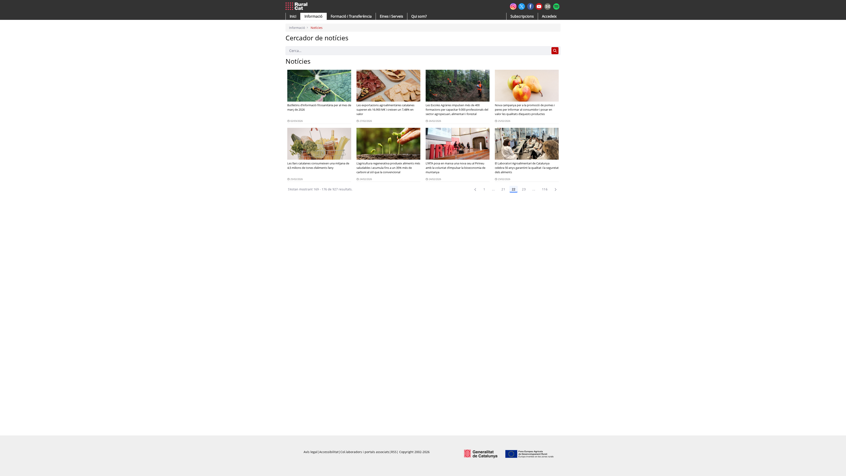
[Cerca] (554, 50)
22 (513, 189)
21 (503, 189)
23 (524, 189)
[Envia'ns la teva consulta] (547, 6)
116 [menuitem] (544, 189)
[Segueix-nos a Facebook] (530, 6)
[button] (293, 16)
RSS (394, 452)
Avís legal (310, 452)
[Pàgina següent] (556, 189)
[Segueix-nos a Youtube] (539, 6)
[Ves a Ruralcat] (297, 6)
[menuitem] (351, 16)
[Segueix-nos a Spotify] (556, 6)
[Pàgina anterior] (475, 189)
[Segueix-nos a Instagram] (513, 6)
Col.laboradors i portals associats (364, 452)
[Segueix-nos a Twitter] (521, 6)
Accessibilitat (329, 452)
